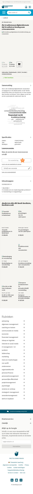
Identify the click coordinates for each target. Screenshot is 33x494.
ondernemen (6, 366)
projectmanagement (9, 382)
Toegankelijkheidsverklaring (16, 470)
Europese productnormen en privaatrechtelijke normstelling (24, 296)
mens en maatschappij (9, 360)
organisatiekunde (8, 369)
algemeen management (10, 324)
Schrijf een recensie (10, 168)
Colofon (20, 465)
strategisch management (10, 392)
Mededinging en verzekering (7, 264)
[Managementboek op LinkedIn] (12, 480)
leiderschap (6, 353)
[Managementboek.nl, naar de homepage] (7, 8)
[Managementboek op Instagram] (21, 480)
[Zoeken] (29, 12)
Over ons (22, 473)
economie (5, 334)
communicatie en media (10, 331)
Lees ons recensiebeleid (9, 172)
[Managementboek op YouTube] (16, 480)
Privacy (27, 465)
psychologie (6, 386)
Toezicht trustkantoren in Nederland (7, 231)
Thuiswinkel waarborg (16, 462)
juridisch (5, 350)
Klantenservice (7, 419)
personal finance (7, 373)
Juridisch (5, 18)
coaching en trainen (8, 327)
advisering (5, 321)
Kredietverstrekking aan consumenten (24, 264)
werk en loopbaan (8, 399)
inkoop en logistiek (8, 340)
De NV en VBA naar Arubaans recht (8, 295)
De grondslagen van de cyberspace (24, 230)
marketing (5, 357)
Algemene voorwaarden (10, 465)
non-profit (5, 363)
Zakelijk (5, 423)
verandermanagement (9, 395)
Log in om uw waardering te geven (11, 164)
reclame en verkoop (8, 389)
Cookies (9, 467)
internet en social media (10, 344)
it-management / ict (9, 347)
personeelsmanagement (10, 376)
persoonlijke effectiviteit (10, 379)
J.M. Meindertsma (7, 22)
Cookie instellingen (19, 467)
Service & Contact (13, 473)
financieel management (10, 337)
